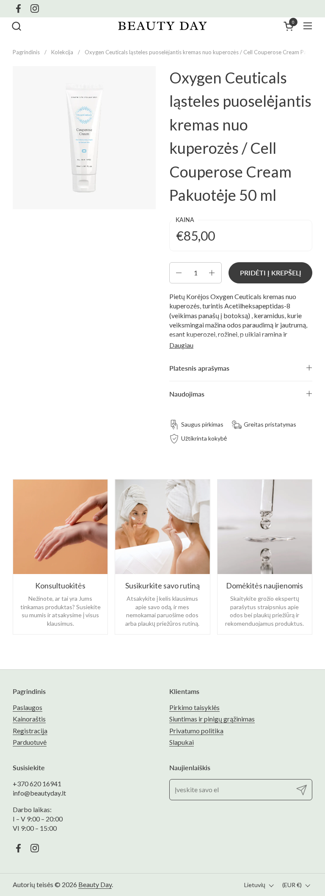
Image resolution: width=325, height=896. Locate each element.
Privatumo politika (196, 731)
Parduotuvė (30, 742)
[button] (16, 26)
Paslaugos (27, 707)
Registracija (30, 731)
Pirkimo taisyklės (194, 707)
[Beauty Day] (162, 26)
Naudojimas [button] (186, 394)
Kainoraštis (29, 719)
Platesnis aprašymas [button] (199, 368)
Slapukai (181, 742)
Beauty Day (95, 884)
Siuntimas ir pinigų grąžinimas (212, 719)
